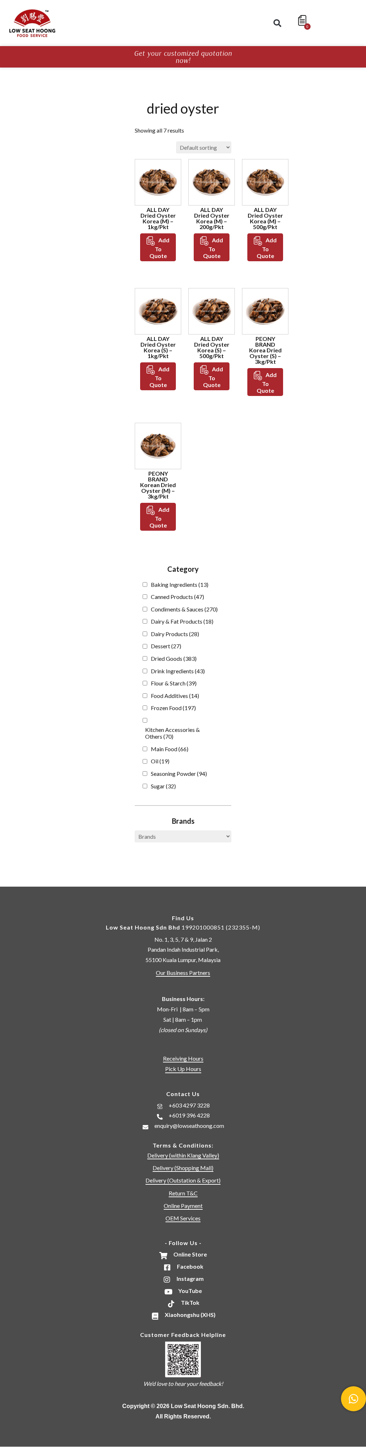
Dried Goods (174, 658)
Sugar (163, 786)
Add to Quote (159, 248)
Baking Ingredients (179, 584)
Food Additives (175, 695)
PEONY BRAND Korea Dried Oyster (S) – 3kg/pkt (265, 350)
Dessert (166, 646)
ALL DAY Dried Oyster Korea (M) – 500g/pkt (265, 218)
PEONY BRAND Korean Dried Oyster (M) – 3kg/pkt (158, 485)
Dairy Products (175, 633)
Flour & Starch (174, 683)
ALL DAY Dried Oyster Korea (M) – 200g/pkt (211, 218)
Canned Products (177, 596)
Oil (160, 761)
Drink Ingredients (178, 671)
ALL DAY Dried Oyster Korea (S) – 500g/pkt (211, 347)
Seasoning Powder (179, 773)
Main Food (169, 748)
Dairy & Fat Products (182, 621)
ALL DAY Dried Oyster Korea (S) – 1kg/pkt (158, 347)
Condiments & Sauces (184, 609)
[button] (277, 23)
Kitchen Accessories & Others (172, 733)
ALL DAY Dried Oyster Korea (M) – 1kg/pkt (158, 218)
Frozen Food (173, 707)
